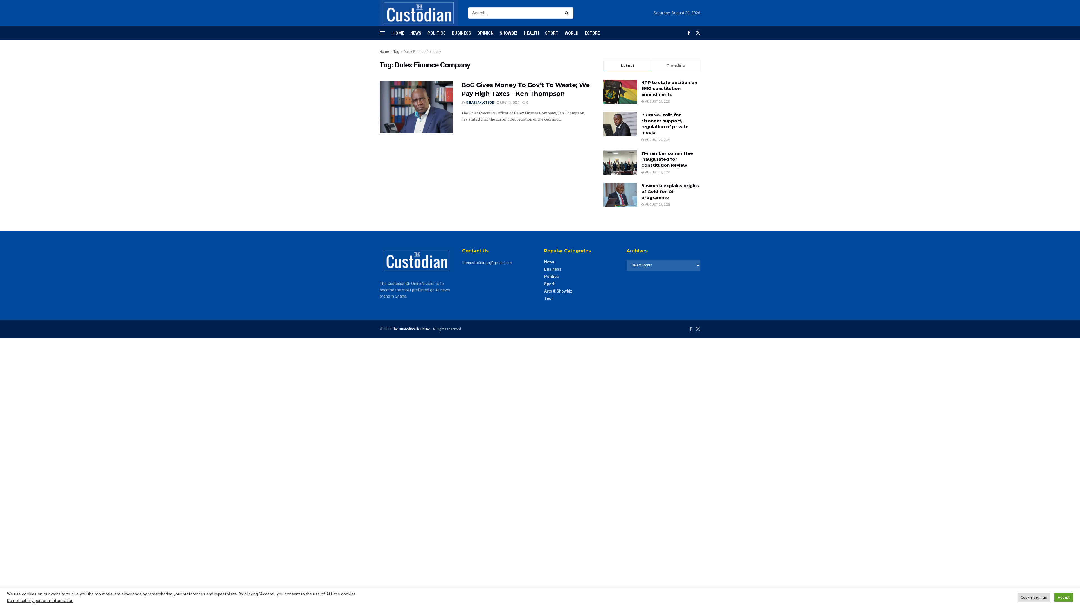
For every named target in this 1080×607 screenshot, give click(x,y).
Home (398, 33)
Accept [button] (1064, 597)
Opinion (485, 33)
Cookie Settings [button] (1034, 597)
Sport (552, 33)
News (415, 33)
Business (461, 33)
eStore (592, 33)
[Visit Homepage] (419, 13)
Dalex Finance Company (422, 52)
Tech (549, 298)
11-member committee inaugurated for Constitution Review (667, 159)
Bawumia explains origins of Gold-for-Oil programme (670, 191)
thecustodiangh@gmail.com (487, 263)
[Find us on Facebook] (689, 33)
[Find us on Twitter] (698, 33)
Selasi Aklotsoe (480, 103)
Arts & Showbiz (558, 291)
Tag (396, 52)
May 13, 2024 (509, 103)
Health (531, 33)
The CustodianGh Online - (412, 329)
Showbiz (509, 33)
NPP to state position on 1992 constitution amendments (669, 88)
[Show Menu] (382, 33)
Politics (437, 33)
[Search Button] (567, 13)
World (572, 33)
